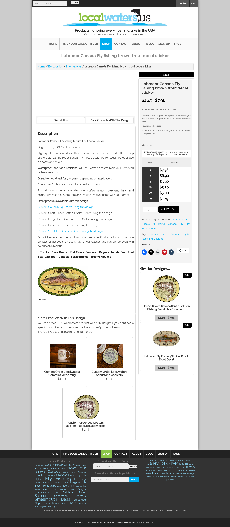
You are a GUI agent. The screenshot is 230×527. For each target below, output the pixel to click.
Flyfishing (147, 238)
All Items (159, 223)
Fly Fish (185, 223)
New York (49, 489)
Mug (64, 485)
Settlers (170, 474)
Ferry (183, 467)
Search (75, 2)
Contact (121, 43)
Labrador (159, 238)
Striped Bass (42, 503)
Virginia (82, 503)
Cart (193, 3)
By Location (55, 66)
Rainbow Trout (74, 492)
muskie (83, 486)
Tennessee (59, 503)
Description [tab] (61, 120)
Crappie (61, 475)
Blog (150, 43)
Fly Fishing (58, 478)
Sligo (177, 474)
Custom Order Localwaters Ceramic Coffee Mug (62, 373)
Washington (40, 506)
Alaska (48, 465)
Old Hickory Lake (159, 470)
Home (53, 43)
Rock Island (159, 473)
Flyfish (186, 234)
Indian (148, 470)
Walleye (190, 474)
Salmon (41, 496)
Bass (83, 465)
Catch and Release (74, 472)
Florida (72, 475)
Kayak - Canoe (51, 482)
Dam (178, 467)
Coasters (40, 475)
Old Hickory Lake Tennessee (181, 470)
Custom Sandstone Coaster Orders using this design (70, 231)
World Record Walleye (174, 477)
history (190, 467)
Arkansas (58, 464)
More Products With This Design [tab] (109, 120)
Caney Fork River (162, 463)
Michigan (47, 485)
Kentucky (65, 483)
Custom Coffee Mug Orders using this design (65, 207)
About (137, 43)
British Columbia (43, 468)
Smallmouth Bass (52, 499)
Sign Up (164, 43)
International (73, 66)
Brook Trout (59, 468)
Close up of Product (154, 467)
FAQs (177, 43)
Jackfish (38, 482)
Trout (72, 503)
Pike (56, 492)
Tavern (183, 474)
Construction (169, 467)
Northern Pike (66, 489)
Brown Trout (158, 234)
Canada (172, 223)
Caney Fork (155, 460)
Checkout (183, 3)
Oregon (81, 489)
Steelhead (80, 499)
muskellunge (73, 486)
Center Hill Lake (185, 464)
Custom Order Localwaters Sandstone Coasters (109, 373)
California (40, 472)
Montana (57, 486)
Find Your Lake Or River (80, 43)
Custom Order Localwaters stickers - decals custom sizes (85, 424)
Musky (37, 489)
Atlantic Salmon (72, 465)
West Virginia (51, 506)
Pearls (148, 474)
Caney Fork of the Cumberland (175, 460)
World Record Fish (154, 477)
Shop (106, 43)
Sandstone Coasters (70, 496)
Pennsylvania (42, 492)
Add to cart (169, 209)
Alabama (39, 465)
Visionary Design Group (146, 522)
